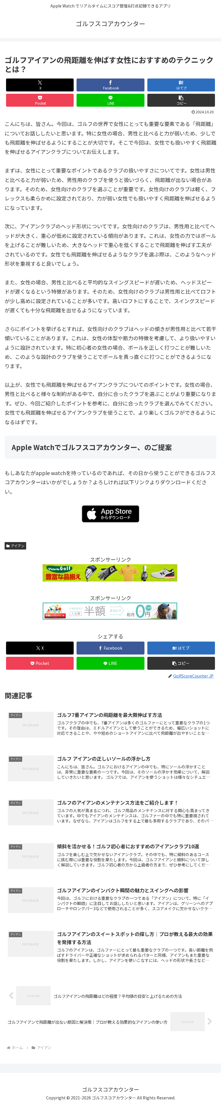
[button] (181, 100)
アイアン (17, 545)
